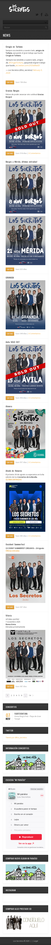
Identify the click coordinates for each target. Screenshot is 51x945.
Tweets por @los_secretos (16, 737)
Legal (36, 941)
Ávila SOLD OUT (13, 342)
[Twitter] (37, 14)
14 (30, 695)
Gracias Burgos (12, 90)
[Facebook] (41, 14)
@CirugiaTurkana (16, 62)
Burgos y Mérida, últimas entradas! (21, 161)
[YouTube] (46, 14)
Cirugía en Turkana (14, 46)
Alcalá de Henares (14, 470)
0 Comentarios (34, 153)
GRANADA (10, 277)
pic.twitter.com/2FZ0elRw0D (27, 65)
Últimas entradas (12, 551)
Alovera (9, 406)
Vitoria (9, 615)
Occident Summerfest (15, 544)
